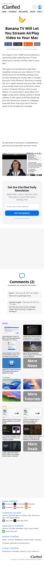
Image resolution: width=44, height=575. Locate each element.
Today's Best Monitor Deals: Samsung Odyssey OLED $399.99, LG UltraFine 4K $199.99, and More (32, 438)
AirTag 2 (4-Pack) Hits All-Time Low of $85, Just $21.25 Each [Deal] (31, 421)
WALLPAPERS (23, 12)
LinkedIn (9, 507)
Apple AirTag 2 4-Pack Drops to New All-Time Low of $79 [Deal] (11, 421)
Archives (21, 543)
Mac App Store (22, 520)
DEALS (39, 12)
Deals (32, 540)
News (4, 540)
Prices (26, 540)
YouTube (20, 507)
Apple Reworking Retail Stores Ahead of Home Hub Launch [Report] (32, 354)
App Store (9, 520)
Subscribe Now (11, 531)
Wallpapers (19, 540)
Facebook (9, 504)
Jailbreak (13, 543)
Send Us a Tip (25, 551)
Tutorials (10, 540)
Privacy (39, 559)
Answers (38, 540)
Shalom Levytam (32, 49)
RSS (29, 507)
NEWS (4, 12)
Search (27, 543)
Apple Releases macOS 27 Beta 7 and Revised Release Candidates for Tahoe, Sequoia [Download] (11, 338)
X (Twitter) (20, 504)
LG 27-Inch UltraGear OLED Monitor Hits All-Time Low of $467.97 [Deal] (11, 437)
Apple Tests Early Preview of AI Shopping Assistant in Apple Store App (11, 371)
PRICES (32, 12)
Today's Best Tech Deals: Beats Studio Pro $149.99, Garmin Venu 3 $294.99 (10, 454)
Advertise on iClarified (10, 551)
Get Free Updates (22, 213)
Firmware (5, 543)
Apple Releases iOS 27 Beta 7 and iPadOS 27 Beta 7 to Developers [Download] (11, 354)
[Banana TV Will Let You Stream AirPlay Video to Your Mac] (22, 164)
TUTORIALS (12, 12)
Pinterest (31, 504)
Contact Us (35, 551)
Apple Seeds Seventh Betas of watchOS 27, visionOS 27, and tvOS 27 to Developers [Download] (32, 338)
